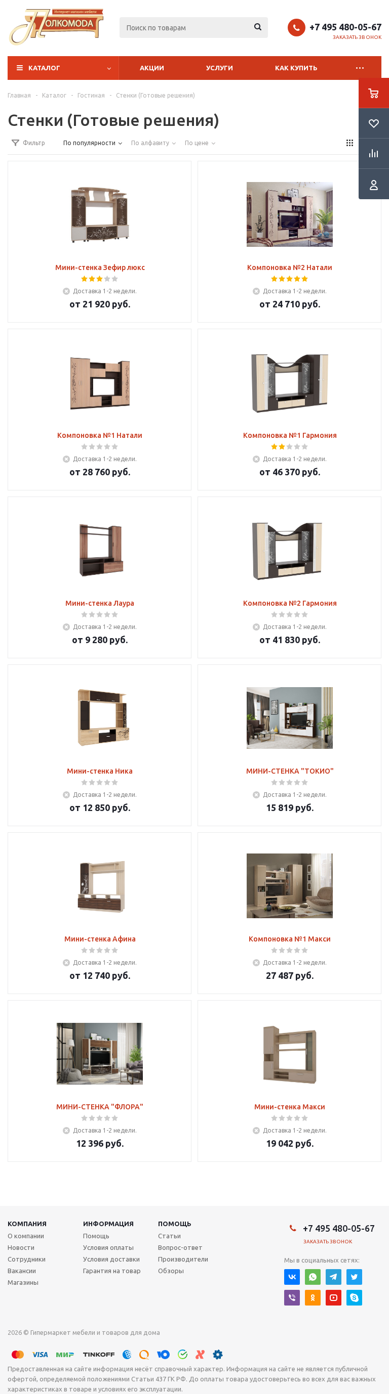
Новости (21, 1247)
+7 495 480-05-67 (345, 26)
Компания (27, 1223)
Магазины (23, 1282)
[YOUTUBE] (333, 1298)
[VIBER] (292, 1298)
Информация (108, 1223)
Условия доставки (111, 1259)
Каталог (44, 67)
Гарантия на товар (112, 1270)
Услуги (219, 67)
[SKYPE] (354, 1298)
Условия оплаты (108, 1247)
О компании (26, 1235)
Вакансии (22, 1270)
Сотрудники (27, 1259)
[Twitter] (354, 1277)
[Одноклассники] (313, 1298)
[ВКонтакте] (292, 1277)
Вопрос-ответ (180, 1247)
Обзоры (171, 1270)
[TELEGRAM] (333, 1277)
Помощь (174, 1223)
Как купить (296, 67)
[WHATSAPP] (313, 1277)
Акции (152, 67)
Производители (183, 1259)
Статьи (169, 1235)
